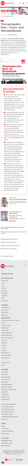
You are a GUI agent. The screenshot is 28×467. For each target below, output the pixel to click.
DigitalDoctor (5, 330)
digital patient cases (6, 333)
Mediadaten (4, 280)
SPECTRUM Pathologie (7, 409)
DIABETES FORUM (6, 387)
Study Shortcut (5, 358)
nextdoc (3, 348)
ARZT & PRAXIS (5, 379)
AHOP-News (4, 372)
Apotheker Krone (5, 377)
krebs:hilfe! (4, 343)
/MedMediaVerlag (7, 440)
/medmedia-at (6, 445)
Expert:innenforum (6, 335)
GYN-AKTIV (4, 392)
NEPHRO (5, 397)
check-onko (4, 315)
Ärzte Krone (4, 374)
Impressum (4, 295)
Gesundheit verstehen (7, 431)
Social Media (5, 438)
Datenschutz (4, 300)
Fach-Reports (5, 428)
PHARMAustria (5, 399)
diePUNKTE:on (5, 307)
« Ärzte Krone (3, 16)
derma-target (4, 328)
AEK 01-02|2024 (10, 16)
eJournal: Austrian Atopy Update (10, 320)
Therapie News (5, 362)
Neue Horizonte (5, 433)
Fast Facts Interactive (7, 338)
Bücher (3, 426)
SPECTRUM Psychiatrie (7, 412)
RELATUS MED (5, 353)
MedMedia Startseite (7, 273)
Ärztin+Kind (4, 382)
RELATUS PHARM (6, 355)
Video (16, 34)
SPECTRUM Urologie (7, 414)
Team (3, 283)
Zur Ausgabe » (13, 221)
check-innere (4, 312)
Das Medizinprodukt (6, 384)
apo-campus (4, 310)
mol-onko (4, 345)
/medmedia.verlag (7, 443)
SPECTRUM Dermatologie (8, 404)
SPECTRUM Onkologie (7, 407)
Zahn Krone (4, 419)
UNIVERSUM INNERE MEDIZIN (9, 417)
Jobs (2, 285)
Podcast (3, 350)
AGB (2, 298)
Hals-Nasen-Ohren (11, 34)
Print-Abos (4, 290)
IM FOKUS (4, 340)
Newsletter (4, 293)
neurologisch (5, 394)
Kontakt (3, 288)
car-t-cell (3, 323)
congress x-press (6, 325)
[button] (3, 463)
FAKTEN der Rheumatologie (9, 389)
